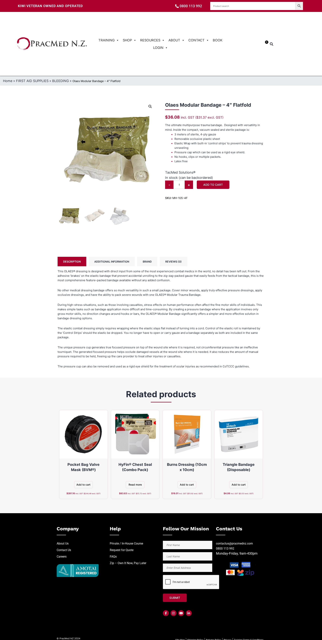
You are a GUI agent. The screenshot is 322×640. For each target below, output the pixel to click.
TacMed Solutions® (180, 172)
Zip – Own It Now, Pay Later (128, 563)
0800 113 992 (225, 548)
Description (72, 261)
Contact (196, 40)
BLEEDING (60, 81)
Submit (174, 598)
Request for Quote (121, 550)
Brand (147, 261)
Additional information (111, 261)
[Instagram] (173, 613)
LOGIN (158, 48)
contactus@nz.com (234, 543)
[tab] (72, 261)
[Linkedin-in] (189, 613)
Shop (127, 40)
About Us (63, 543)
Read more (135, 484)
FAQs (113, 556)
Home (7, 81)
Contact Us (64, 550)
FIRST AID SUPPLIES (32, 81)
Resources (150, 40)
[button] (272, 44)
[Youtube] (181, 613)
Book (217, 40)
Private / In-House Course (126, 543)
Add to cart (213, 184)
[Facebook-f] (166, 613)
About (174, 40)
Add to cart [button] (83, 484)
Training (106, 40)
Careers (62, 556)
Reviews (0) (173, 261)
